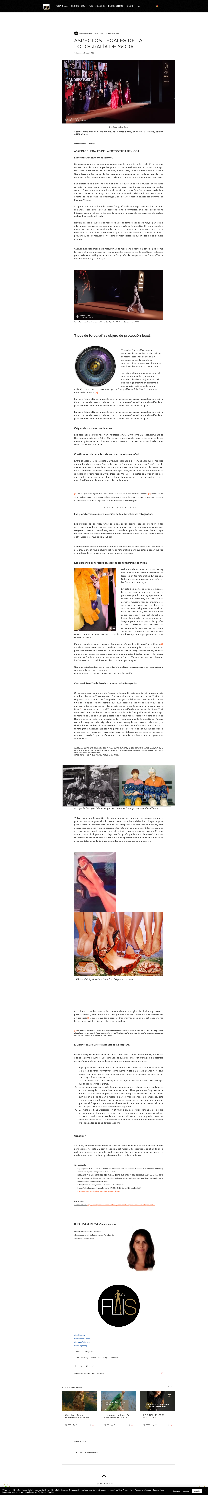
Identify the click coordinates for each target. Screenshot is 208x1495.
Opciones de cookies (181, 1491)
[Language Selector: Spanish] (159, 6)
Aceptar (197, 1491)
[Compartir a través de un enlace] (93, 1366)
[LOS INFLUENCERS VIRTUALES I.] (157, 1401)
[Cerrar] (205, 1491)
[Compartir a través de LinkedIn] (87, 1366)
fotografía (88, 1351)
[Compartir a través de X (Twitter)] (81, 1366)
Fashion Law (95, 1357)
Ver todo (171, 1387)
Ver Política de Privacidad (44, 1492)
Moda (78, 1351)
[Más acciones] (161, 33)
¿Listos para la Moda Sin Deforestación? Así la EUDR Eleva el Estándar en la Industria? (118, 1416)
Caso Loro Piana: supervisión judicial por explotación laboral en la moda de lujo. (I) (78, 1416)
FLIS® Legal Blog (81, 1357)
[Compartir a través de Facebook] (75, 1366)
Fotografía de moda (110, 1357)
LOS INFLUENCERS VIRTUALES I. (154, 1416)
